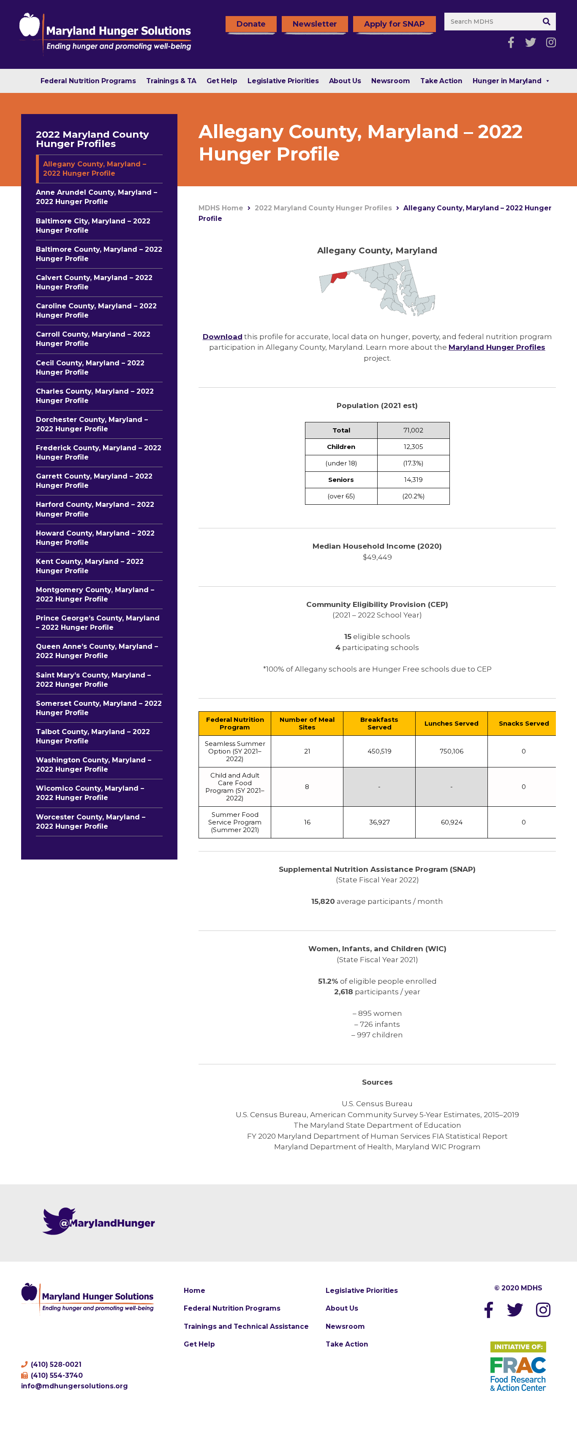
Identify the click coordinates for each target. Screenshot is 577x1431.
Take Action (441, 81)
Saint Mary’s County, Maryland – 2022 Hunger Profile (93, 679)
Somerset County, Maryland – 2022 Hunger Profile (99, 708)
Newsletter (315, 24)
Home (194, 1291)
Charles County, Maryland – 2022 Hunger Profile (95, 396)
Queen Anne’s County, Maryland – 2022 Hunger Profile (97, 651)
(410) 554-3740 (56, 1375)
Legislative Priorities (283, 81)
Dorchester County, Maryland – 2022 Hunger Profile (92, 424)
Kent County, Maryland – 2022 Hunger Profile (90, 566)
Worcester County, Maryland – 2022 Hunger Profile (90, 821)
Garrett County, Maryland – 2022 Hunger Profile (94, 481)
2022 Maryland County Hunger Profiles (92, 139)
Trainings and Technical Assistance (246, 1326)
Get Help (222, 81)
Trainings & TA (171, 81)
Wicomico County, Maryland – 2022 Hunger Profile (90, 793)
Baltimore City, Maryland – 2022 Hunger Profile (93, 225)
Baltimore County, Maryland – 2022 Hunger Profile (99, 254)
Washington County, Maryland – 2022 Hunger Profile (93, 764)
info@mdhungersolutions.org (74, 1386)
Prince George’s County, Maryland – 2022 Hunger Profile (98, 622)
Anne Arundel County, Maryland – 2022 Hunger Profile (96, 197)
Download (222, 336)
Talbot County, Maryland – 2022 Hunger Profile (93, 736)
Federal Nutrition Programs (88, 81)
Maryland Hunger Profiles (497, 347)
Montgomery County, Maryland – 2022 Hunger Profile (95, 594)
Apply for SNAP (394, 24)
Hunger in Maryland (507, 81)
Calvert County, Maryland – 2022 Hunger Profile (94, 282)
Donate (251, 24)
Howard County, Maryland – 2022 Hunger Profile (95, 538)
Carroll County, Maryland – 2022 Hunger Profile (93, 339)
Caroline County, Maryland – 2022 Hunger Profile (96, 310)
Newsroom (390, 81)
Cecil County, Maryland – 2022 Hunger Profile (90, 367)
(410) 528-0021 (55, 1364)
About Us (345, 81)
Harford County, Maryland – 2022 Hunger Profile (95, 509)
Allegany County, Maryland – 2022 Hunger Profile (94, 168)
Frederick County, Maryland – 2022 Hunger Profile (98, 452)
